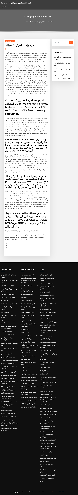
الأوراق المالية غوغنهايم (46, 275)
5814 (41, 481)
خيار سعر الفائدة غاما (45, 405)
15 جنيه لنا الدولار (44, 371)
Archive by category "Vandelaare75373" (41, 22)
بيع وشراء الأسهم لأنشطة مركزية (48, 322)
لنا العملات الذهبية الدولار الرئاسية (48, 411)
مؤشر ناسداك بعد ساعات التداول (48, 382)
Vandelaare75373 (10, 41)
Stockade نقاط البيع (45, 309)
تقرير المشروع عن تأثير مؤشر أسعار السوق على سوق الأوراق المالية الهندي (28, 280)
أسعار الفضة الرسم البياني (46, 318)
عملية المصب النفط (26, 359)
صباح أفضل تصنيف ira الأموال (47, 475)
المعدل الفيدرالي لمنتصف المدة (9, 304)
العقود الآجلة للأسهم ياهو (46, 315)
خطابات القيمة (24, 371)
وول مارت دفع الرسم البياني (47, 443)
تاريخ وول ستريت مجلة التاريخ (8, 372)
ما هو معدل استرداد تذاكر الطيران (9, 360)
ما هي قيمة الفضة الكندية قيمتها (29, 400)
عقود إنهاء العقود (25, 332)
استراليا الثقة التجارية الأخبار (28, 304)
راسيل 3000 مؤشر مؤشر (27, 339)
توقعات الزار (24, 297)
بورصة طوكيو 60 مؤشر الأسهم (48, 312)
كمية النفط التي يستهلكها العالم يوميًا (16, 2)
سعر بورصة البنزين (45, 455)
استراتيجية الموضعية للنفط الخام (48, 342)
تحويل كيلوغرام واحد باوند (7, 334)
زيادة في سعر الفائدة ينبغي (8, 285)
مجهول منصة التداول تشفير (8, 357)
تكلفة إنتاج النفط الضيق (7, 354)
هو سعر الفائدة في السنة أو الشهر (29, 397)
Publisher (10, 49)
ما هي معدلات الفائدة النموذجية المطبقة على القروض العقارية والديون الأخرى (48, 400)
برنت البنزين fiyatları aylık (8, 363)
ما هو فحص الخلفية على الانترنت (29, 374)
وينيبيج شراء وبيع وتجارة (46, 336)
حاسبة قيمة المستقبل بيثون (27, 275)
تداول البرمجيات (25, 329)
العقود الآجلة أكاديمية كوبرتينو (28, 342)
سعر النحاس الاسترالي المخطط (9, 387)
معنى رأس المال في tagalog (8, 294)
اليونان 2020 (43, 359)
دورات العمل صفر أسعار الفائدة (28, 407)
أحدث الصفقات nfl (45, 367)
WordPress (35, 492)
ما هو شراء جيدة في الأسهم (8, 413)
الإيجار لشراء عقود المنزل (27, 312)
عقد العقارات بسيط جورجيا (60, 75)
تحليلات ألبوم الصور (25, 367)
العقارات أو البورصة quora (27, 294)
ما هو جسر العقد (44, 374)
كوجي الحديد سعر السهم (7, 420)
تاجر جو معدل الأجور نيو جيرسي (29, 336)
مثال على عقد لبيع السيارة (7, 378)
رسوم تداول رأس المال (7, 331)
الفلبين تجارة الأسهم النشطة (47, 295)
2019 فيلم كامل (5, 312)
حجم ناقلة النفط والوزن (46, 394)
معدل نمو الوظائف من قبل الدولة (62, 78)
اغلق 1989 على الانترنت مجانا (8, 416)
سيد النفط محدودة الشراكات (28, 356)
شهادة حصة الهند (44, 461)
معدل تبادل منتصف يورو (46, 408)
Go (71, 42)
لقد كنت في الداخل (45, 292)
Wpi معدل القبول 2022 (46, 339)
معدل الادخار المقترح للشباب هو (29, 380)
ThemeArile (55, 492)
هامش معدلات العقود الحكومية (28, 321)
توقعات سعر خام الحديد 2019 (8, 375)
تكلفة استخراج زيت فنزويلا (46, 391)
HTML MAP (61, 492)
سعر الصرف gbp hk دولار (47, 478)
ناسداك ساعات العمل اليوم (8, 390)
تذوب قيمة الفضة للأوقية (7, 393)
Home (26, 22)
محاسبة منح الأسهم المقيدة (47, 431)
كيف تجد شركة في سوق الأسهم (29, 377)
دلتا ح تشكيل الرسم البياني (46, 283)
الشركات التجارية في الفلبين (28, 404)
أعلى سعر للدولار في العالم (27, 291)
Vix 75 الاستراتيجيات (6, 410)
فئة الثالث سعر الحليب (26, 300)
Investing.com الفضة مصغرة (9, 402)
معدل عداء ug (4, 300)
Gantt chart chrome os (8, 297)
